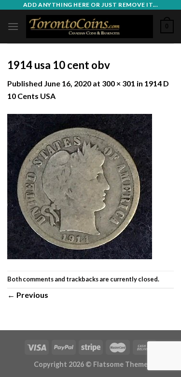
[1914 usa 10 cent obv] (79, 185)
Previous (27, 294)
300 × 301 (118, 83)
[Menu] (13, 26)
